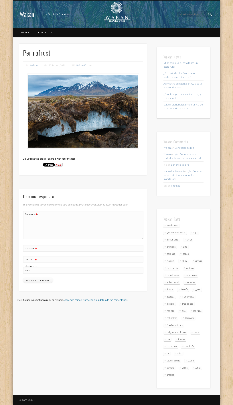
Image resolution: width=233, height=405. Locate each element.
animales (171, 246)
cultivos (189, 268)
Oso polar (189, 318)
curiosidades (173, 275)
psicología (189, 346)
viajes (184, 367)
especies (191, 282)
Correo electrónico (31, 262)
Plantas (181, 339)
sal (168, 353)
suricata (170, 367)
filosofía (184, 289)
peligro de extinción (176, 332)
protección (172, 346)
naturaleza (172, 318)
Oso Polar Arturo (175, 325)
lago (183, 310)
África (198, 367)
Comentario (31, 214)
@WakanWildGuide (176, 232)
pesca (196, 332)
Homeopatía (188, 296)
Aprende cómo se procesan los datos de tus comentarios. (96, 300)
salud (179, 353)
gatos (198, 289)
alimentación (173, 239)
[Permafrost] (83, 111)
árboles (170, 374)
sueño (191, 360)
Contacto (45, 32)
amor (189, 239)
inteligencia (187, 303)
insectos (170, 303)
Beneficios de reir (184, 147)
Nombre (31, 249)
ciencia (198, 261)
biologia (170, 261)
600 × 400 (81, 65)
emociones (192, 275)
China (184, 261)
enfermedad (173, 282)
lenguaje (197, 310)
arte (185, 246)
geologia (171, 296)
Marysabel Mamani (173, 171)
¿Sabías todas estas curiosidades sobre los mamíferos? (182, 175)
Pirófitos (175, 185)
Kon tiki (170, 310)
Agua (195, 232)
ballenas (171, 253)
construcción (173, 268)
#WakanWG (172, 225)
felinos (170, 289)
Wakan (27, 14)
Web (27, 270)
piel (168, 339)
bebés (186, 253)
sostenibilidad (173, 360)
